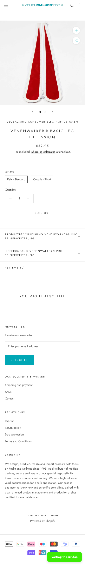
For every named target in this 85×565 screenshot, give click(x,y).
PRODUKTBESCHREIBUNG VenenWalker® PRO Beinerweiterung (41, 236)
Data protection (14, 434)
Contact (9, 398)
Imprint (9, 421)
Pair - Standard (16, 179)
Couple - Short (42, 179)
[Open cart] (79, 5)
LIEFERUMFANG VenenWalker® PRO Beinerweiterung (34, 253)
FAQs (8, 392)
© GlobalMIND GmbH (42, 515)
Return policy (13, 428)
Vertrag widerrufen (64, 557)
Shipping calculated (43, 152)
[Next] (52, 112)
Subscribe (19, 360)
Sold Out (42, 213)
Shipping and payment (18, 385)
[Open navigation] (6, 5)
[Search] (72, 5)
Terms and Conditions (18, 441)
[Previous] (32, 112)
